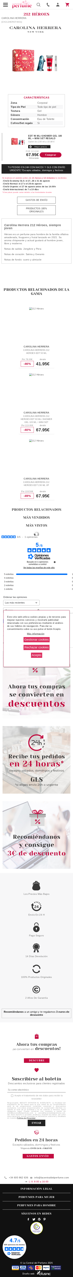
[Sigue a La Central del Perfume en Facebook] (28, 1220)
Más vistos (36, 525)
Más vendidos (36, 518)
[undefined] (54, 562)
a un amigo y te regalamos (36, 1013)
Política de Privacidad (26, 1118)
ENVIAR (36, 1123)
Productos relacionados (36, 510)
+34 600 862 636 (18, 1177)
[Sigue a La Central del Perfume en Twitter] (33, 1220)
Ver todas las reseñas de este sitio (39, 567)
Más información (35, 634)
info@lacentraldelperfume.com (51, 1177)
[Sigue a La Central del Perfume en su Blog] (39, 1220)
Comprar (50, 155)
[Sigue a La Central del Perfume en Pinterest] (44, 1220)
